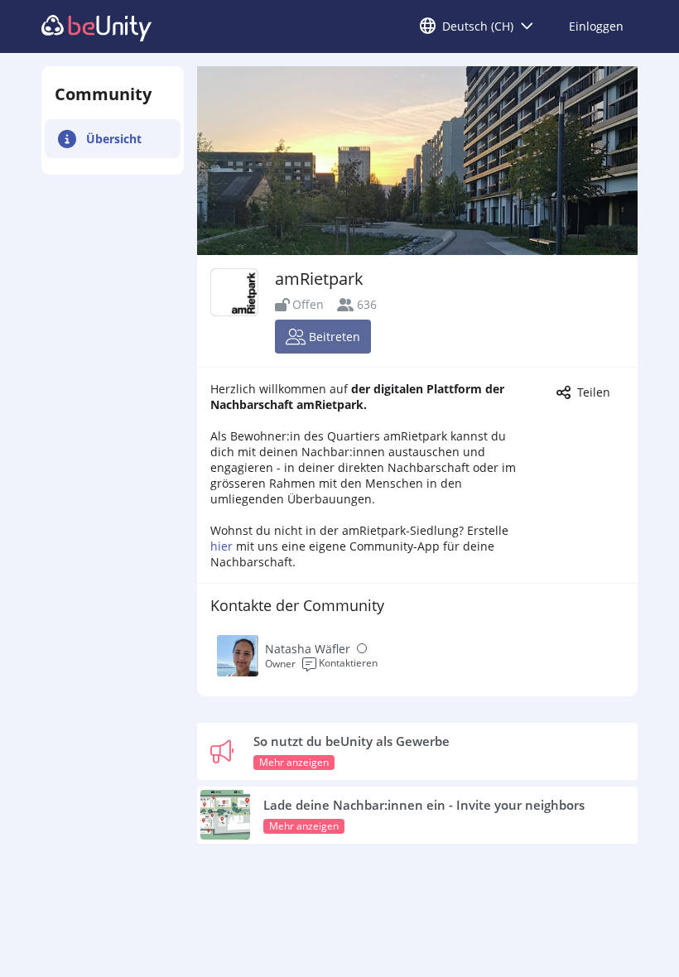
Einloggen (596, 26)
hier (221, 546)
